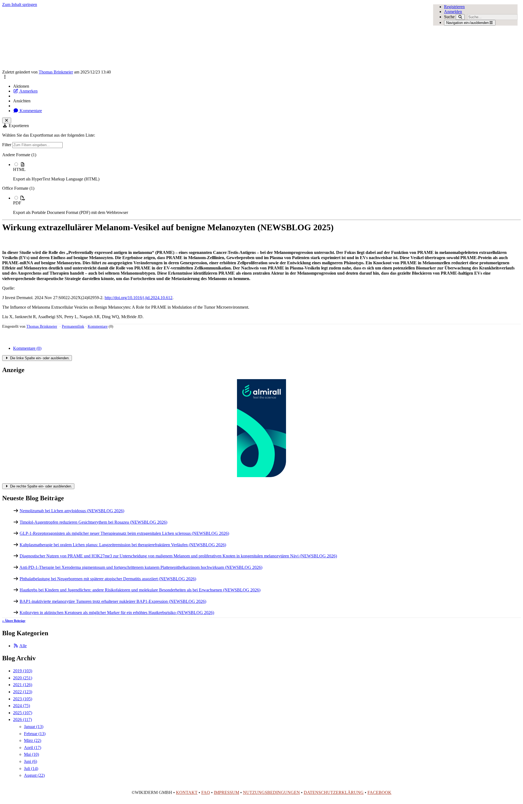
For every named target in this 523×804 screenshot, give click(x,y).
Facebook (379, 792)
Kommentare (30, 110)
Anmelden (453, 11)
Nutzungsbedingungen (271, 792)
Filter (7, 144)
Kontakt (186, 792)
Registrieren (454, 6)
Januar (33, 726)
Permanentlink (73, 326)
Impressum (226, 792)
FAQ (205, 792)
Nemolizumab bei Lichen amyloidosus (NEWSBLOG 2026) (72, 510)
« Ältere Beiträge (13, 621)
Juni (30, 761)
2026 (22, 719)
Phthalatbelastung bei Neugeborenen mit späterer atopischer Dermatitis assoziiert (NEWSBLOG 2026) (108, 578)
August (34, 775)
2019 (22, 670)
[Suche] (460, 17)
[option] (267, 172)
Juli (31, 768)
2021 (22, 684)
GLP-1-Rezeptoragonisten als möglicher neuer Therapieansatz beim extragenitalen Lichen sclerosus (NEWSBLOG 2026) (124, 533)
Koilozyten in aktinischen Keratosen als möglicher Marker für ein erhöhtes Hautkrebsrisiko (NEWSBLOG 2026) (117, 612)
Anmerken (28, 91)
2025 (22, 712)
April (32, 747)
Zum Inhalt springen (19, 4)
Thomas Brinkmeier (56, 72)
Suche (449, 16)
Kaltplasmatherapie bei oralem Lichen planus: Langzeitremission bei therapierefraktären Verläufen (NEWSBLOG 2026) (123, 544)
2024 (21, 705)
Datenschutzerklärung (334, 792)
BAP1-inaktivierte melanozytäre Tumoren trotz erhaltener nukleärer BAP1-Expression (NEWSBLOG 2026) (113, 601)
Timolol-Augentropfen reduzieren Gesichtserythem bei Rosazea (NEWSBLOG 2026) (93, 522)
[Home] (209, 38)
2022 (22, 691)
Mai (31, 754)
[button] (5, 77)
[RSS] (16, 645)
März (32, 740)
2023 (22, 698)
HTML (19, 169)
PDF (17, 203)
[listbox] (261, 183)
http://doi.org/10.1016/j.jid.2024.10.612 (138, 297)
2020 (22, 678)
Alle (23, 645)
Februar (34, 733)
